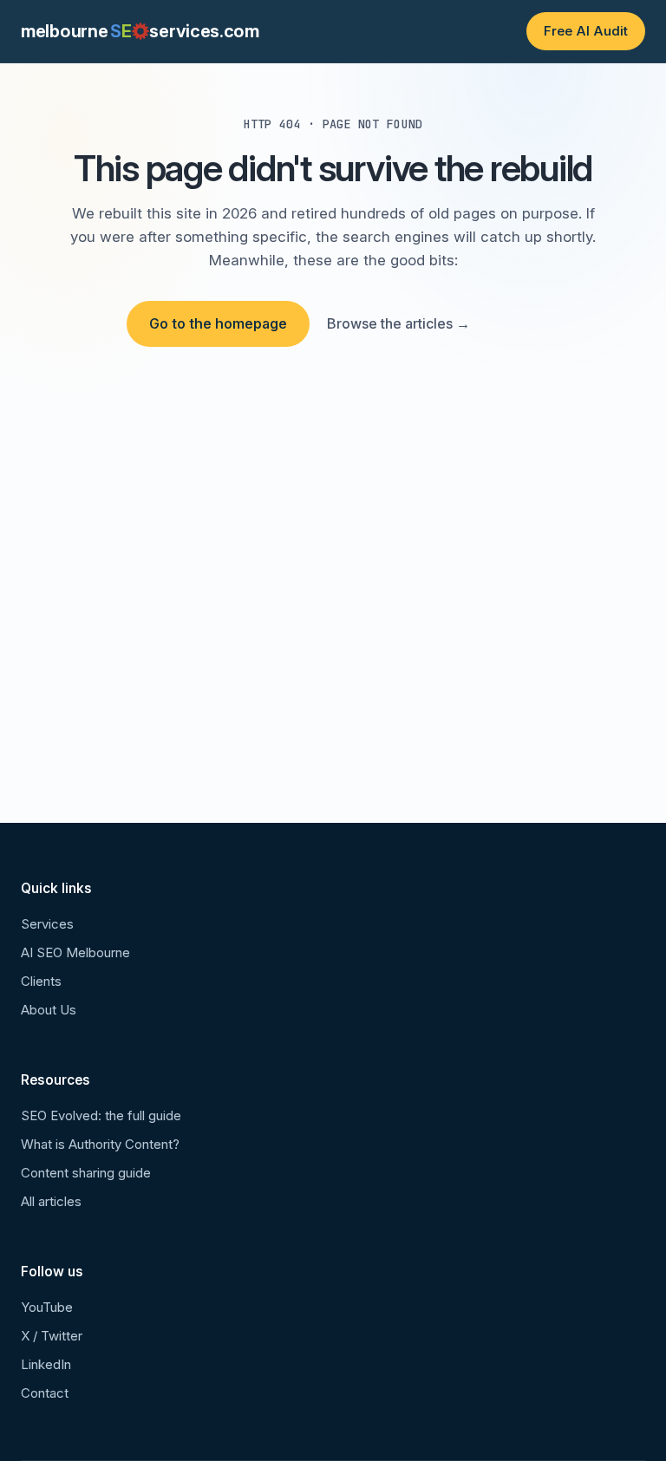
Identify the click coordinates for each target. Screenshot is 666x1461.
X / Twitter (51, 1335)
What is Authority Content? (100, 1144)
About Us (48, 1009)
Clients (41, 981)
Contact (45, 1393)
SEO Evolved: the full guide (101, 1115)
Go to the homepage (218, 323)
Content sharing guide (86, 1172)
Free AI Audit (586, 31)
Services (47, 924)
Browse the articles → (398, 323)
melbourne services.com (140, 31)
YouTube (47, 1307)
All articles (51, 1201)
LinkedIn (46, 1364)
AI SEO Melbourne (75, 952)
